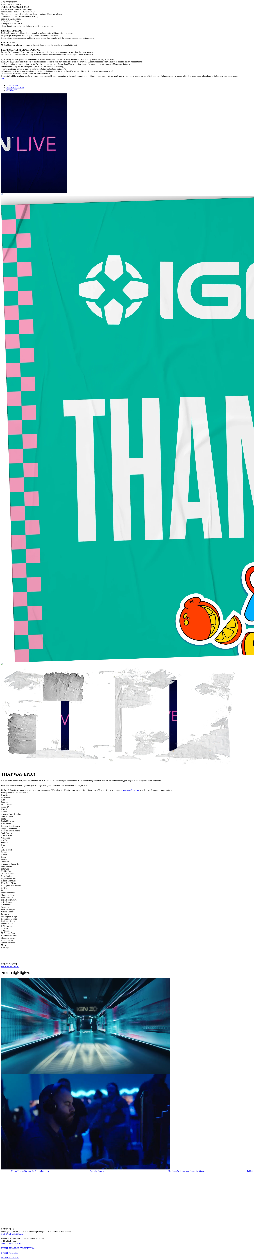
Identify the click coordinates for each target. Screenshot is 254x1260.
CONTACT (11, 90)
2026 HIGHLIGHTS (15, 88)
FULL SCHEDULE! (10, 966)
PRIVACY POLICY (10, 1258)
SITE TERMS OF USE (11, 1243)
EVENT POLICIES (9, 1253)
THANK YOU (12, 85)
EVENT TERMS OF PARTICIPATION (18, 1248)
